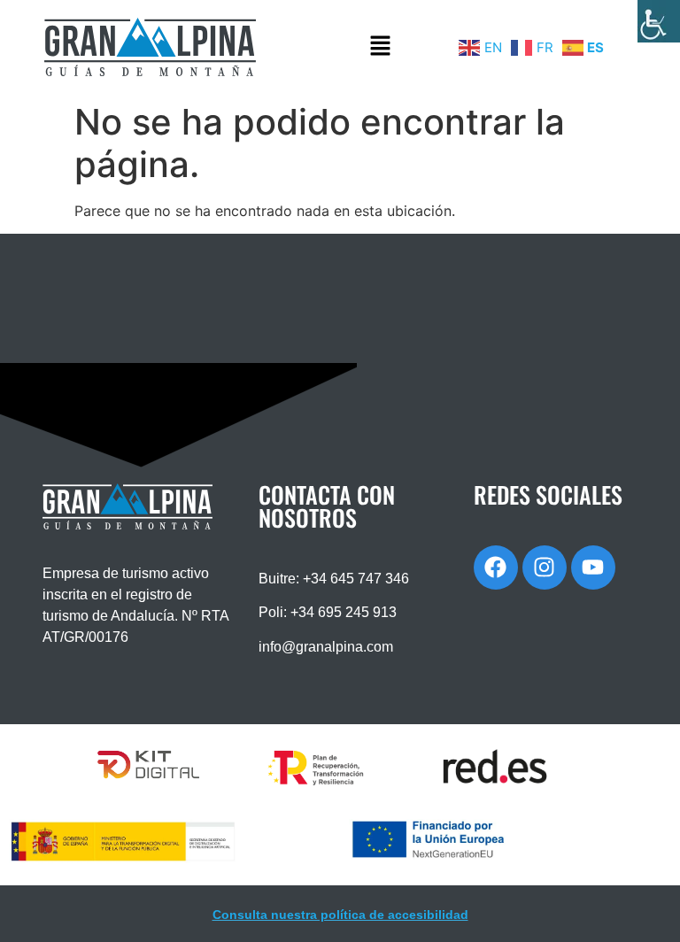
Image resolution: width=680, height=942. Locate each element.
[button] (380, 46)
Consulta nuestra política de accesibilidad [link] (340, 914)
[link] (659, 21)
